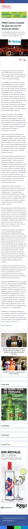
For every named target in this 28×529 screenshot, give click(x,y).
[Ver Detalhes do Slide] (14, 404)
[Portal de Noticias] (6, 6)
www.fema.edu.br (13, 321)
